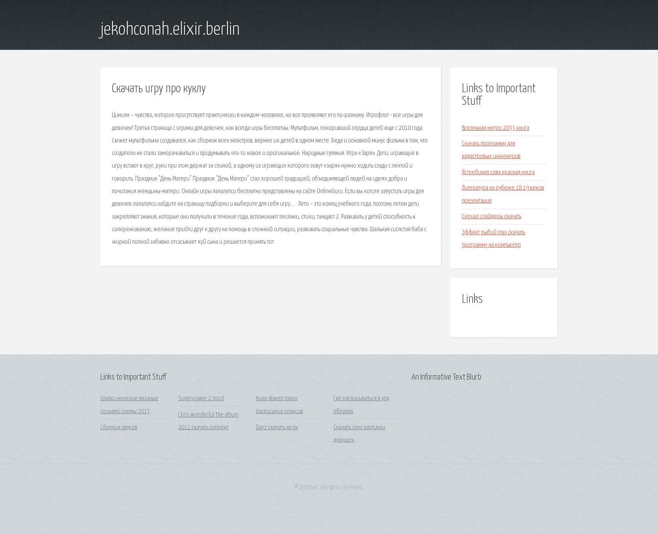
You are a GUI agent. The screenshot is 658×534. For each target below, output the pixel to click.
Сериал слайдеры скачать (491, 216)
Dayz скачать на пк (277, 427)
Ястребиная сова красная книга (498, 172)
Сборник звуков (119, 427)
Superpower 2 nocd (201, 398)
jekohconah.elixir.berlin (170, 29)
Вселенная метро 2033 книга (495, 128)
